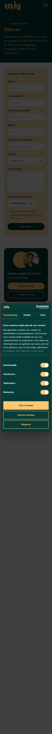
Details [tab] (27, 315)
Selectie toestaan (26, 415)
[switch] (44, 374)
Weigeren (26, 424)
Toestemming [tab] (10, 315)
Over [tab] (42, 315)
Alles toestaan (26, 405)
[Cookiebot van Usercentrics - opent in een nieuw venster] (37, 307)
